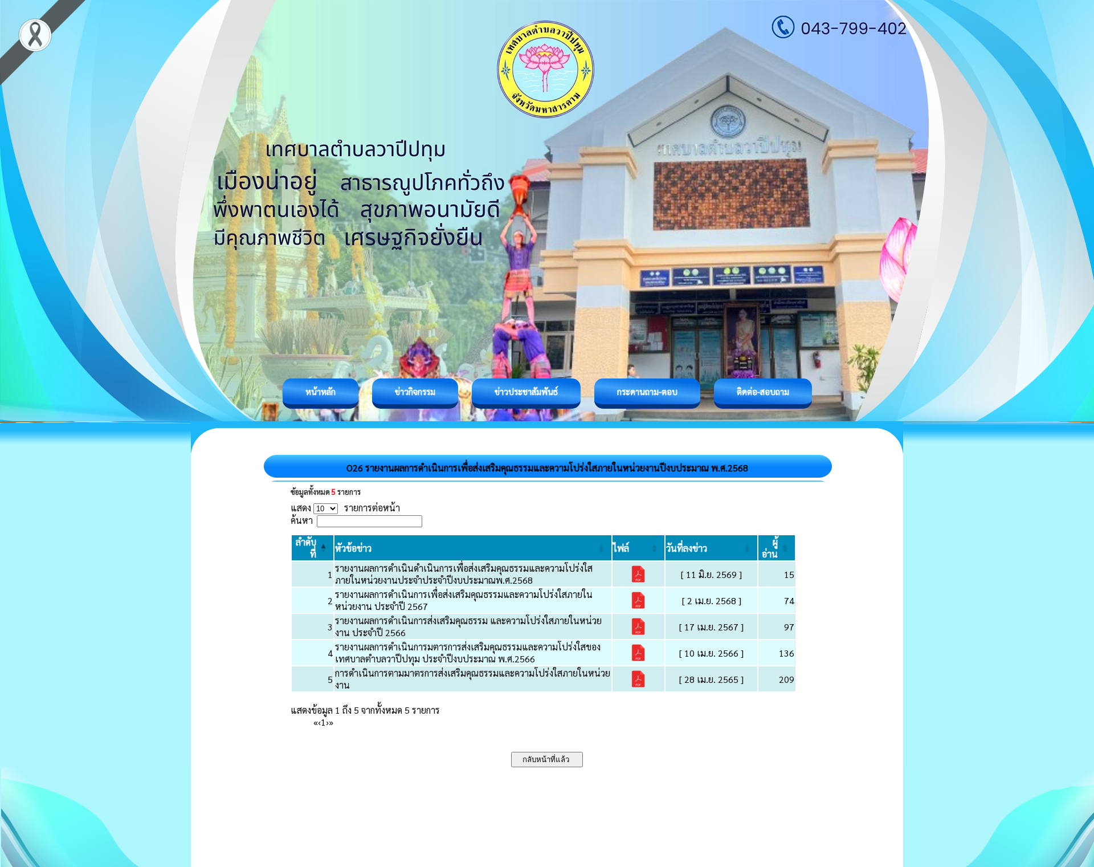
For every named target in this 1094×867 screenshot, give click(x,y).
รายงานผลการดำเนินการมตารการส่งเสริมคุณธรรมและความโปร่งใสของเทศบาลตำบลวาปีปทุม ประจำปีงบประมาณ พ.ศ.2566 (468, 653)
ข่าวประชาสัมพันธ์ (526, 391)
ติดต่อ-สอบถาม (763, 391)
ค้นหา (302, 520)
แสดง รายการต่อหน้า (345, 508)
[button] (353, 548)
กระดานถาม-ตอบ (647, 391)
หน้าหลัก (320, 391)
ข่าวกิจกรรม (415, 391)
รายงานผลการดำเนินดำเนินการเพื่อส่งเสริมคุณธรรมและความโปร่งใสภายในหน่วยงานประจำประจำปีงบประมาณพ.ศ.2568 (464, 574)
